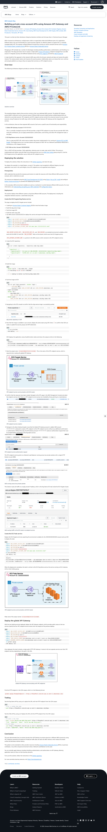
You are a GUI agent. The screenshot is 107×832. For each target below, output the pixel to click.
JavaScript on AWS (60, 807)
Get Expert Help (82, 804)
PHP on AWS (58, 804)
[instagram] (86, 821)
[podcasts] (94, 821)
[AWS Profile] (102, 2)
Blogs (11, 807)
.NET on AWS (59, 794)
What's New (13, 804)
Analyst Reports (37, 807)
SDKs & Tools (59, 791)
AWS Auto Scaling (48, 152)
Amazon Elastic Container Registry (22, 205)
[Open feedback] (105, 416)
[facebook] (80, 821)
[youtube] (91, 821)
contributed (11, 763)
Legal (78, 810)
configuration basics (46, 187)
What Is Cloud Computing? (18, 791)
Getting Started (37, 788)
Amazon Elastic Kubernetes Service (39, 46)
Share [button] (21, 32)
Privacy (12, 826)
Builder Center (59, 788)
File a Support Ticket (83, 791)
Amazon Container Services (81, 30)
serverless (17, 763)
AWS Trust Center (37, 794)
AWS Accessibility (82, 807)
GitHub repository (37, 161)
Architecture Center (38, 800)
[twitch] (88, 821)
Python (48, 179)
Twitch (77, 57)
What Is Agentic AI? (15, 794)
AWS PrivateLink (58, 53)
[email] (78, 824)
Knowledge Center (82, 797)
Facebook (78, 53)
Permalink (14, 32)
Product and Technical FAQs (40, 804)
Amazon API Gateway (44, 51)
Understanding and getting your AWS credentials (26, 187)
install (58, 179)
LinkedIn (77, 55)
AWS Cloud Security (16, 800)
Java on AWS (58, 800)
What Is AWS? (14, 788)
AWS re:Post (81, 794)
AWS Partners (36, 810)
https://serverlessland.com (34, 759)
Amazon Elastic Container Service (16, 46)
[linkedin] (83, 821)
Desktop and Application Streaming (83, 36)
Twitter (77, 52)
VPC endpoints (44, 53)
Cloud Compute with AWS (81, 34)
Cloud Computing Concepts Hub (19, 797)
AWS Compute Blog (10, 21)
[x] (78, 821)
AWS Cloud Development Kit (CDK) (33, 179)
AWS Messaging (78, 32)
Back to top (53, 813)
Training (34, 791)
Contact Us (80, 788)
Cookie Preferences (29, 826)
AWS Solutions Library (39, 797)
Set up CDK (53, 179)
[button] (23, 7)
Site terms (19, 826)
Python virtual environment (12, 181)
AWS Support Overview (84, 800)
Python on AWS (59, 797)
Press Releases (14, 810)
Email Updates (79, 59)
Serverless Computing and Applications (84, 28)
